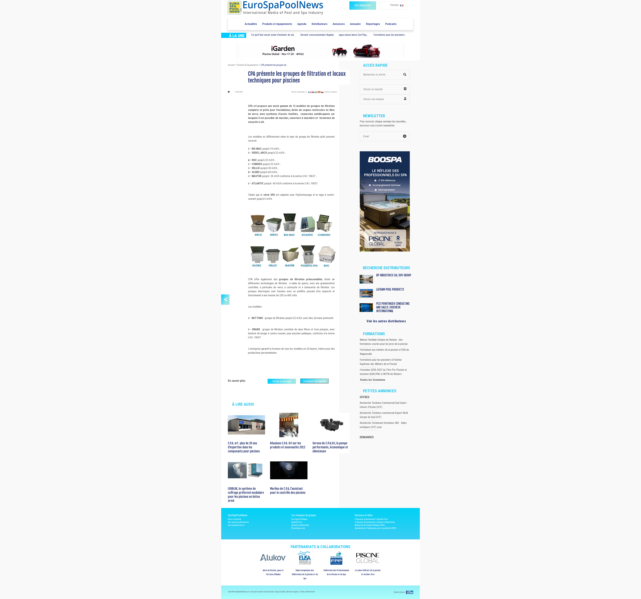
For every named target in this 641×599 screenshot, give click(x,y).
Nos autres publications (238, 522)
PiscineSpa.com (298, 528)
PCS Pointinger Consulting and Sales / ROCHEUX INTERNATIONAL (392, 307)
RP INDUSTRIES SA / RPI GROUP (393, 275)
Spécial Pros (296, 522)
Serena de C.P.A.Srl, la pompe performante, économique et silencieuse (330, 447)
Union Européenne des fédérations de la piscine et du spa (305, 574)
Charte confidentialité (307, 592)
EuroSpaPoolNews (299, 519)
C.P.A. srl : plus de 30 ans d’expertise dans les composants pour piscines (244, 447)
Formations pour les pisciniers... (389, 34)
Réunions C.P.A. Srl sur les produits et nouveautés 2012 (287, 445)
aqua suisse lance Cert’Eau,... (353, 34)
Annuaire (355, 24)
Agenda (301, 24)
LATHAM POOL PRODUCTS (390, 289)
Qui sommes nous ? (236, 525)
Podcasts (390, 24)
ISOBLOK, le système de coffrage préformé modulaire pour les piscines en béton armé (246, 494)
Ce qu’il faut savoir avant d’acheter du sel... (273, 34)
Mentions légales (292, 592)
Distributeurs (319, 24)
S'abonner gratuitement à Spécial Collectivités (375, 522)
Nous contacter (234, 519)
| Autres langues (330, 92)
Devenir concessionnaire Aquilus (317, 34)
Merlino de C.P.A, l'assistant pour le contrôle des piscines (287, 490)
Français (394, 5)
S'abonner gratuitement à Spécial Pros (371, 519)
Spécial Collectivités (300, 525)
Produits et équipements (277, 24)
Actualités (251, 24)
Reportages (373, 24)
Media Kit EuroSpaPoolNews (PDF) (370, 525)
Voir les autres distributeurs (386, 321)
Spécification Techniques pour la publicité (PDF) (375, 528)
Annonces (339, 24)
